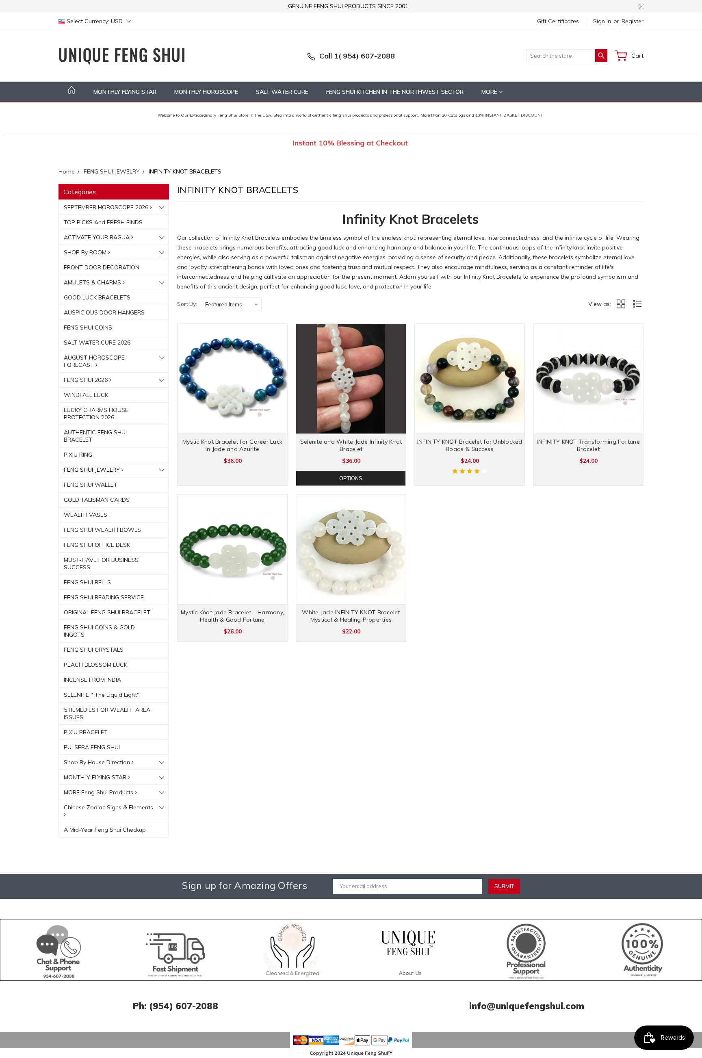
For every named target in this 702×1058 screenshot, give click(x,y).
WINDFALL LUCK (86, 395)
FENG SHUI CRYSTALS (94, 649)
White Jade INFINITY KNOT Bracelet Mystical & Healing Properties (351, 616)
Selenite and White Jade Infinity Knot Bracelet (351, 445)
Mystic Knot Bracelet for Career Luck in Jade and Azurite (232, 445)
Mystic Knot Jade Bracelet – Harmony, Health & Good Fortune (232, 616)
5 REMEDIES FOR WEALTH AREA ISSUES (107, 713)
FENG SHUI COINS (88, 327)
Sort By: (187, 304)
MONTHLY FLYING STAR (124, 91)
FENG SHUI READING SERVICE (104, 597)
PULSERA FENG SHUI (92, 747)
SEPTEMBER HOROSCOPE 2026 (107, 207)
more (490, 91)
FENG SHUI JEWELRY (92, 469)
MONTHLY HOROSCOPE (206, 91)
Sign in (602, 21)
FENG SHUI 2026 (86, 380)
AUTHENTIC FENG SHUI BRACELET (95, 436)
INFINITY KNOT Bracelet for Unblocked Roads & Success (469, 445)
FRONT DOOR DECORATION (101, 267)
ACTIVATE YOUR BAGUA (97, 237)
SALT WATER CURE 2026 (97, 342)
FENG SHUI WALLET (90, 484)
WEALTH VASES (85, 514)
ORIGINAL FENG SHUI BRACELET (107, 612)
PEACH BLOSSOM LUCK (95, 664)
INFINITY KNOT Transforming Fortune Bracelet (588, 445)
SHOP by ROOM (86, 252)
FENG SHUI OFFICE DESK (97, 545)
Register (633, 21)
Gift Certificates (558, 21)
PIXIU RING (78, 454)
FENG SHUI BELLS (87, 582)
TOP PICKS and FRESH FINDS (103, 222)
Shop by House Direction (98, 762)
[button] (59, 949)
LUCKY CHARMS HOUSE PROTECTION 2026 (96, 413)
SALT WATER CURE (282, 91)
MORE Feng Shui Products (99, 792)
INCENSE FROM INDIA (92, 679)
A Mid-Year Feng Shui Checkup (105, 829)
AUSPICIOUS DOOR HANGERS (104, 312)
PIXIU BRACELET (86, 732)
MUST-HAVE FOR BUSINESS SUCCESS (101, 563)
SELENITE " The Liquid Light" (101, 694)
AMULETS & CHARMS (93, 282)
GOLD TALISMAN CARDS (97, 499)
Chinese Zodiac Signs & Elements (108, 807)
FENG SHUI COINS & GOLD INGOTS (99, 631)
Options (350, 478)
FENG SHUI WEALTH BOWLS (102, 529)
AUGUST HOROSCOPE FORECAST (94, 361)
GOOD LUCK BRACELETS (97, 297)
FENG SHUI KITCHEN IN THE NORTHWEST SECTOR (395, 91)
